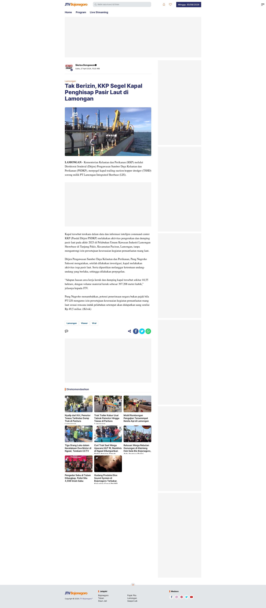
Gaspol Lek (132, 601)
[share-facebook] (136, 331)
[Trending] (170, 4)
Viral (94, 323)
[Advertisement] (133, 37)
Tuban (101, 598)
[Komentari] (66, 331)
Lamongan (70, 81)
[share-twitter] (142, 331)
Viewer (84, 323)
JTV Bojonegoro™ (86, 599)
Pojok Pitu (131, 595)
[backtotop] (133, 585)
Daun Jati (102, 601)
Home (68, 12)
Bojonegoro (103, 595)
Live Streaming (99, 12)
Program (81, 12)
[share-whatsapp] (148, 331)
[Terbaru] (164, 4)
